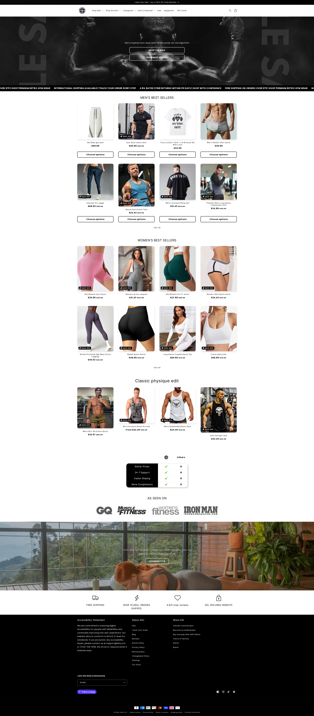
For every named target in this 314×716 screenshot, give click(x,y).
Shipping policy (177, 712)
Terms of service (162, 712)
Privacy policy (148, 712)
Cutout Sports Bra (218, 354)
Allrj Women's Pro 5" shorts (177, 294)
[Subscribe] (124, 682)
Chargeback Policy (140, 656)
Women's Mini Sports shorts (218, 294)
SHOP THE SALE (157, 50)
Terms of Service (181, 639)
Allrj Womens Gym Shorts (95, 294)
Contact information (192, 712)
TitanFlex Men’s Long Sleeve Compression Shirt (218, 204)
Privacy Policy (138, 647)
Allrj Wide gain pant (95, 142)
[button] (97, 10)
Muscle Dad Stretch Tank (136, 209)
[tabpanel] (104, 510)
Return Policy (138, 643)
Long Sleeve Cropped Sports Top (177, 354)
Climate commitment (183, 626)
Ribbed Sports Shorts (136, 354)
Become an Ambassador (184, 630)
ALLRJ (122, 712)
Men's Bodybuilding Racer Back (177, 426)
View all (157, 227)
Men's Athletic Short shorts (218, 142)
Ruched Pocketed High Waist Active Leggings (95, 355)
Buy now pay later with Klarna (186, 634)
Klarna (176, 643)
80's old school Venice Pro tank (136, 426)
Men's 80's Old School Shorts (95, 431)
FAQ (134, 626)
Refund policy (138, 652)
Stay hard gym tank (218, 435)
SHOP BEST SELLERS (157, 57)
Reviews (135, 639)
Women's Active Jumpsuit (136, 294)
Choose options (95, 154)
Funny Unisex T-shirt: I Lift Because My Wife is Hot (177, 144)
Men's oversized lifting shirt (177, 203)
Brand (175, 647)
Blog (134, 634)
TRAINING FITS (157, 561)
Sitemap (136, 660)
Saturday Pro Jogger (95, 203)
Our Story (136, 664)
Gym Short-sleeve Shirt (136, 142)
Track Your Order (140, 630)
